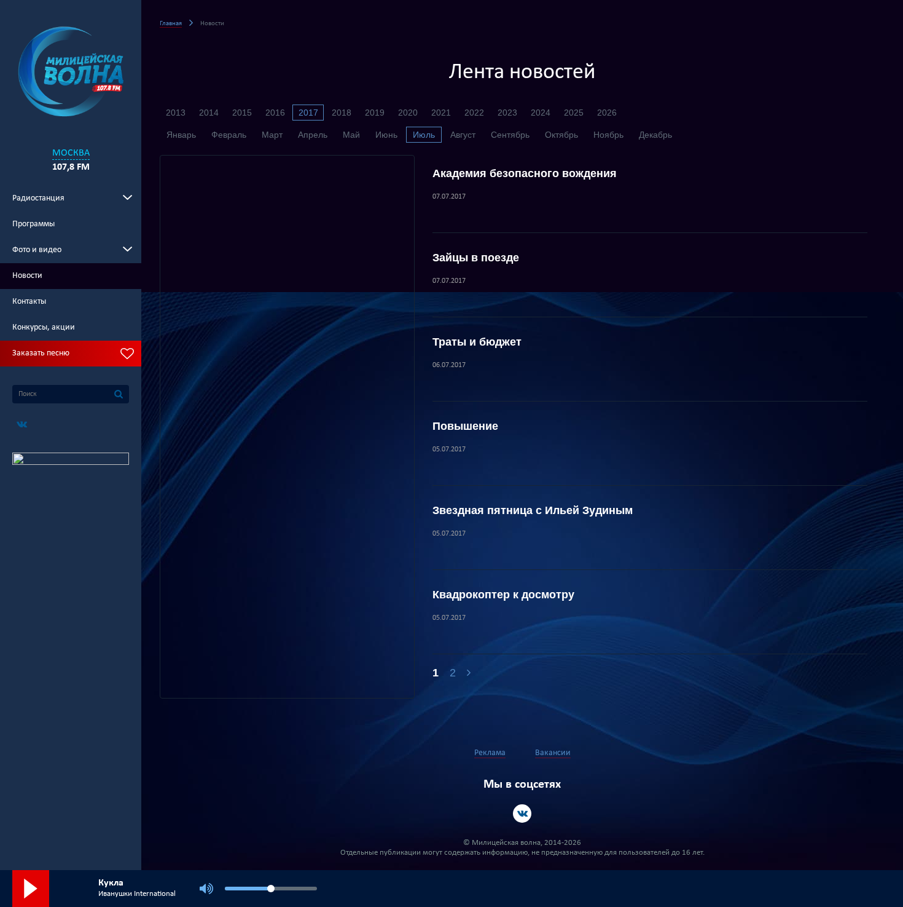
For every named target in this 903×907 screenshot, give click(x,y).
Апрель (312, 135)
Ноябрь (608, 135)
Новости (27, 275)
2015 (242, 112)
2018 (341, 112)
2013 (176, 112)
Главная (171, 23)
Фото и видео (36, 250)
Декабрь (655, 135)
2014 (209, 112)
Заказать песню (40, 353)
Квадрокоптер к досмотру (503, 594)
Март (272, 135)
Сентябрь (510, 135)
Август (462, 135)
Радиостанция (38, 198)
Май (351, 135)
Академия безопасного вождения (524, 173)
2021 (441, 112)
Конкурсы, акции (43, 327)
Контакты (29, 301)
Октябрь (561, 135)
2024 (540, 112)
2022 (474, 112)
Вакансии (553, 753)
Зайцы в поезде (475, 258)
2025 (574, 112)
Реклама (490, 753)
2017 (308, 112)
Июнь (386, 135)
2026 (607, 112)
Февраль (228, 135)
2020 (408, 112)
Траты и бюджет (477, 342)
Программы (33, 224)
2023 (507, 112)
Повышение (465, 426)
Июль (424, 135)
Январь (181, 135)
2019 (375, 112)
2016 (275, 112)
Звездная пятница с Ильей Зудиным (532, 510)
